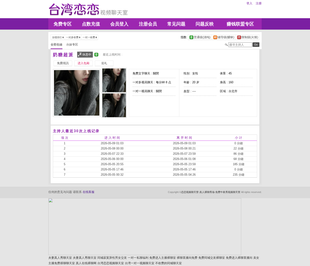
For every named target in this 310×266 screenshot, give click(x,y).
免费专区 (63, 23)
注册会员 (148, 23)
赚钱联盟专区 (240, 23)
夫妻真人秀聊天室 (60, 257)
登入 (249, 3)
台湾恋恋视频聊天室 (110, 263)
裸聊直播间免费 (187, 257)
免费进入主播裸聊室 (162, 257)
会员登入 (119, 23)
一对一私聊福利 (138, 257)
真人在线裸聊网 (86, 263)
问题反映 (205, 23)
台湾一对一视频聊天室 (139, 263)
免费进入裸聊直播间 (239, 257)
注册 (259, 3)
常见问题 (176, 23)
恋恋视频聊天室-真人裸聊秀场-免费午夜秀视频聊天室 (210, 192)
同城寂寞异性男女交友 (112, 257)
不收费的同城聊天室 (168, 263)
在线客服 (88, 192)
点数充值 (91, 23)
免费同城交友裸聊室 (211, 257)
